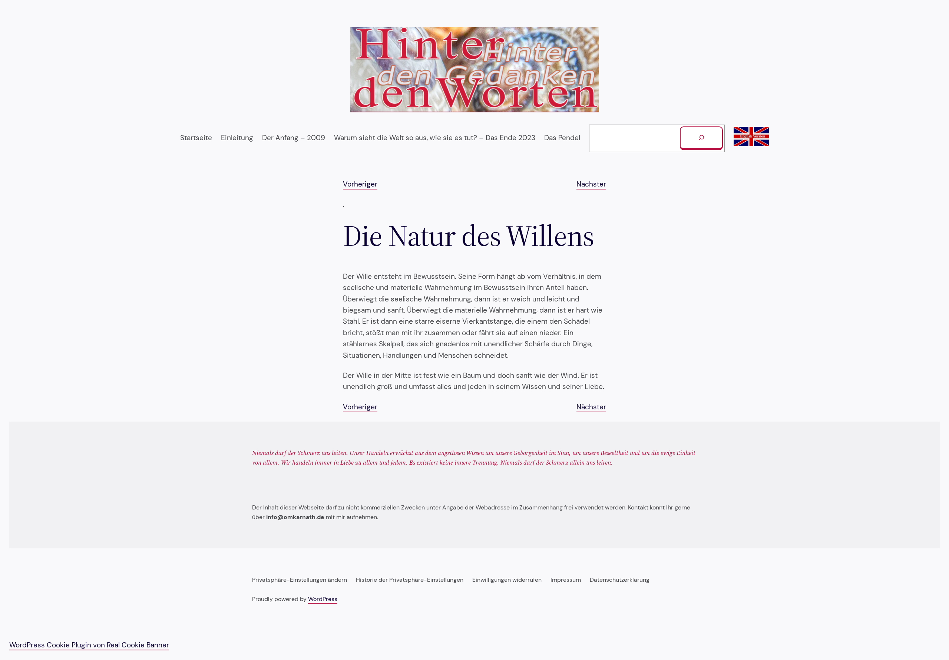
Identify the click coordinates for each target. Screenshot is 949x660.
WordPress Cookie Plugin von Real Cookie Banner (89, 645)
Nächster (591, 184)
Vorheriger (360, 184)
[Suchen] (701, 138)
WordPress (322, 599)
